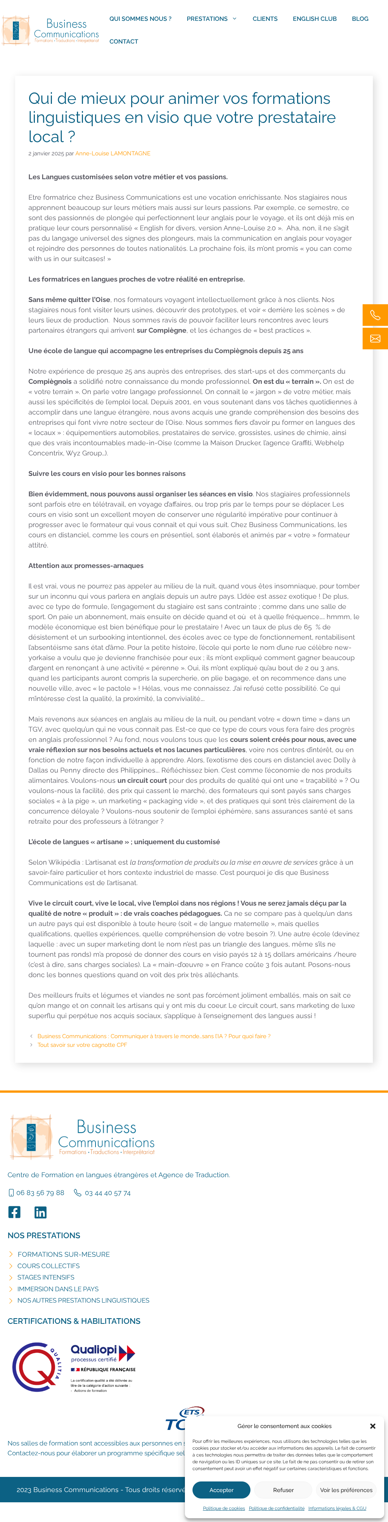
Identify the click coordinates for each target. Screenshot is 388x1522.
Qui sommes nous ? (141, 18)
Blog (360, 18)
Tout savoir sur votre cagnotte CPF (82, 1045)
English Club (315, 18)
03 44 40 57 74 (108, 1193)
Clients (265, 18)
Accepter (221, 1490)
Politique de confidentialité (277, 1508)
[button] (373, 1426)
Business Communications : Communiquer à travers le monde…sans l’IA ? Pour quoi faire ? (154, 1036)
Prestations (207, 18)
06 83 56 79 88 (40, 1193)
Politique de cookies (224, 1508)
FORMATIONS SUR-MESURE (64, 1254)
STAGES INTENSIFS (45, 1277)
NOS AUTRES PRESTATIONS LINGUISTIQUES (83, 1300)
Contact (124, 41)
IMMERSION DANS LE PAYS (58, 1289)
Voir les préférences (346, 1490)
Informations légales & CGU (337, 1508)
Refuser (283, 1490)
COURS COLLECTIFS (48, 1266)
